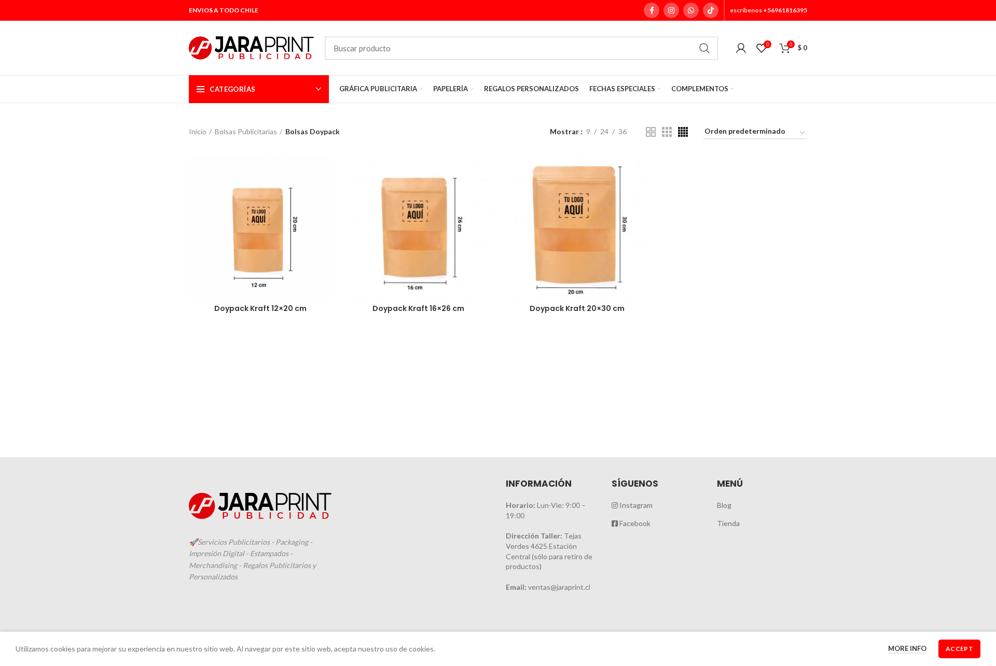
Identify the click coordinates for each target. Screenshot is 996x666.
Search (704, 48)
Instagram (635, 505)
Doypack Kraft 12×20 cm (260, 308)
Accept (959, 649)
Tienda (728, 523)
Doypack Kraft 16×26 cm (418, 308)
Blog (724, 505)
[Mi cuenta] (741, 48)
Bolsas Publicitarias (246, 131)
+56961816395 (785, 10)
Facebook (634, 523)
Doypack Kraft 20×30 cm (577, 308)
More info (907, 648)
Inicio (197, 131)
